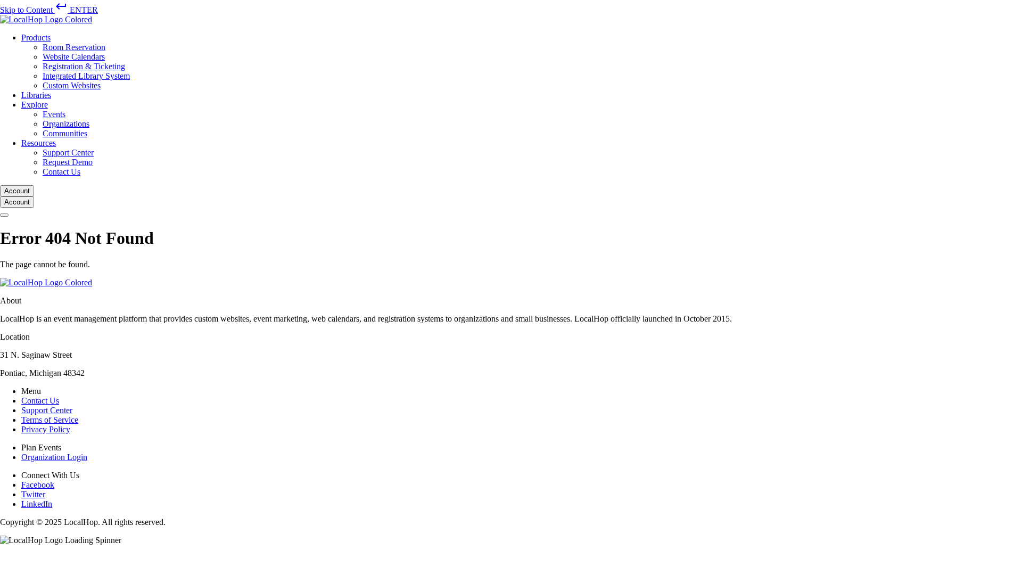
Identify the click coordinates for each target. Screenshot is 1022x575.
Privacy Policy (45, 429)
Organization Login (54, 457)
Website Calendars (74, 56)
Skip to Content (49, 9)
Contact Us (61, 171)
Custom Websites (72, 85)
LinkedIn (36, 503)
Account (17, 191)
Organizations (66, 123)
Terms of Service (49, 419)
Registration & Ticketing (84, 66)
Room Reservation (74, 47)
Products (36, 37)
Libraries (36, 95)
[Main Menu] (4, 215)
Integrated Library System (86, 75)
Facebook (37, 484)
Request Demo (68, 162)
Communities (65, 133)
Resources (38, 142)
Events (54, 114)
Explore (34, 104)
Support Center (68, 152)
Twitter (33, 494)
